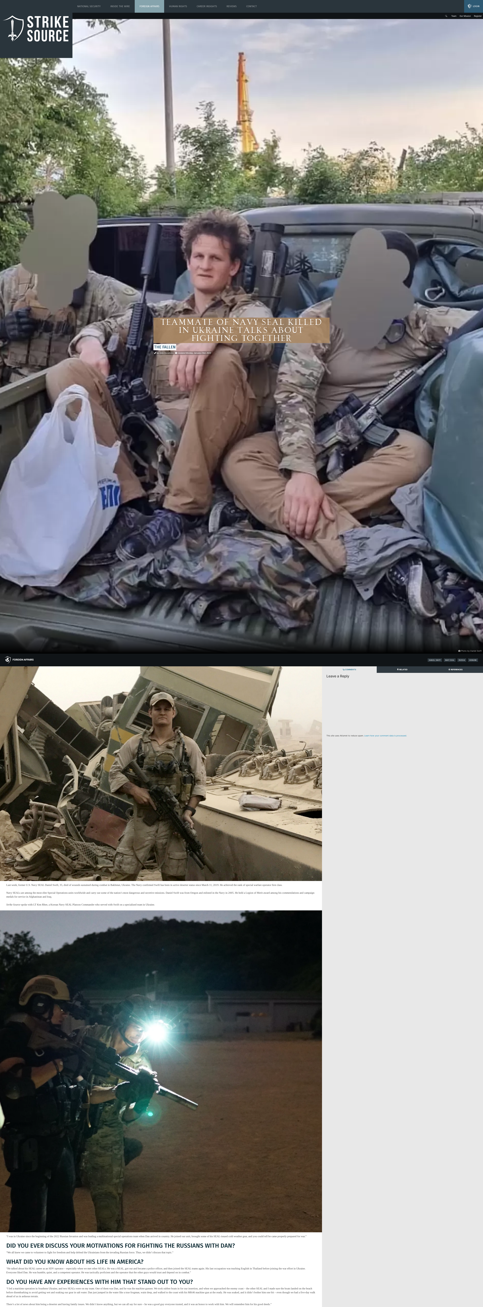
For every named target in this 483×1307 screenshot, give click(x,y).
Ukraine (473, 660)
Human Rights (178, 6)
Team (453, 16)
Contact (251, 6)
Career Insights (207, 6)
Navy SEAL (449, 660)
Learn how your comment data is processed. (385, 735)
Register (478, 16)
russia (462, 660)
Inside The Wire (120, 6)
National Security (89, 6)
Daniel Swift (435, 660)
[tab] (349, 669)
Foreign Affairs (149, 6)
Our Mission (465, 16)
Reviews (232, 6)
